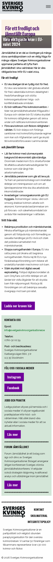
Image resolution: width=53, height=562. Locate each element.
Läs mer (12, 434)
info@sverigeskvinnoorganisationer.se (24, 330)
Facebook (13, 387)
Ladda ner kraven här (18, 305)
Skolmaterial (39, 515)
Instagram (14, 377)
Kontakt (39, 509)
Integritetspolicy (39, 522)
